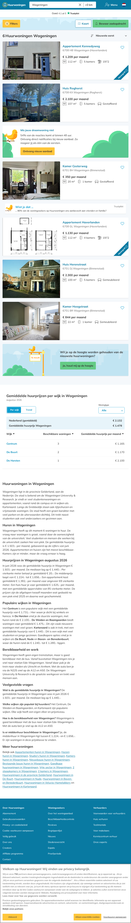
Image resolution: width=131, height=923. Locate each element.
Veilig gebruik (9, 836)
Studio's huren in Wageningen (47, 755)
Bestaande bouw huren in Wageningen (26, 763)
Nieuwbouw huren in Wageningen (49, 759)
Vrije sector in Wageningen (55, 767)
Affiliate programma (13, 853)
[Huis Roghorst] (31, 103)
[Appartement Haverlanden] (31, 237)
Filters (14, 23)
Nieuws (52, 836)
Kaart (85, 23)
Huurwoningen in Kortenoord (20, 786)
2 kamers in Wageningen (53, 771)
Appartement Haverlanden (81, 222)
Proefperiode (54, 853)
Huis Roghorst (72, 88)
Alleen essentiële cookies (87, 917)
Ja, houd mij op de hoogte (78, 365)
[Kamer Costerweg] (31, 180)
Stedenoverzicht (56, 842)
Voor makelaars (101, 830)
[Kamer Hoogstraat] (31, 321)
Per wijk (14, 409)
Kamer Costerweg (75, 166)
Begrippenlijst (55, 830)
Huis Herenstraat (74, 264)
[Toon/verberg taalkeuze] (124, 5)
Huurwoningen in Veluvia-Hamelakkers (47, 782)
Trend (29, 409)
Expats (51, 847)
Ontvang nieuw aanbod (37, 151)
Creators (7, 847)
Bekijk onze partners (13, 909)
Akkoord (12, 917)
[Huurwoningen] (14, 4)
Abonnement (9, 813)
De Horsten (13, 460)
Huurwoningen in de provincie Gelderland (27, 775)
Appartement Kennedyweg (81, 46)
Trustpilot (118, 206)
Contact (7, 859)
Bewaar (112, 23)
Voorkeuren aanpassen (114, 917)
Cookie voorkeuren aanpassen (18, 830)
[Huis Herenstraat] (31, 279)
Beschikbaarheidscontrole (61, 819)
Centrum (12, 443)
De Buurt (12, 452)
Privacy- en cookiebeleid (15, 824)
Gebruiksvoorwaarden (14, 819)
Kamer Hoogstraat (75, 306)
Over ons (7, 842)
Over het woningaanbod (60, 813)
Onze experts (100, 842)
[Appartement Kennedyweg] (31, 60)
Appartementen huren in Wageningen (37, 752)
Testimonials (99, 824)
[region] (65, 893)
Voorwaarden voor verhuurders (109, 813)
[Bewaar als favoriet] (122, 47)
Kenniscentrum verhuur (105, 836)
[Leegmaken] (80, 5)
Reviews (52, 824)
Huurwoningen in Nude (28, 778)
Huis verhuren (100, 819)
